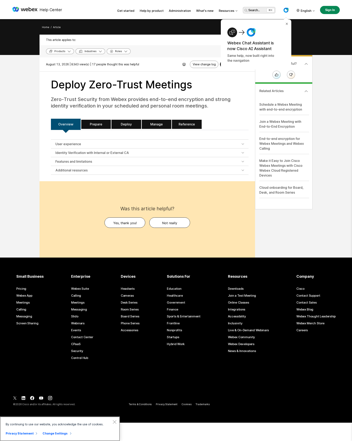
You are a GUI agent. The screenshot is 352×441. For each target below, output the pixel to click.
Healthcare (175, 295)
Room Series (130, 309)
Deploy (126, 124)
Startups (173, 337)
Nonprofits (174, 330)
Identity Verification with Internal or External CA (92, 153)
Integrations (236, 309)
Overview (65, 124)
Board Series (130, 316)
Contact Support (308, 295)
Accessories (129, 330)
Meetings (23, 302)
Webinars (78, 323)
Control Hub (79, 358)
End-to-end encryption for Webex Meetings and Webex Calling (281, 143)
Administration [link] (180, 11)
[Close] (114, 422)
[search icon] (246, 10)
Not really (169, 223)
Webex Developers (241, 344)
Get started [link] (125, 11)
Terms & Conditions (140, 404)
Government (176, 302)
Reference (187, 124)
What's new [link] (204, 11)
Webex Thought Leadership (316, 316)
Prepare (96, 124)
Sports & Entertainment (183, 316)
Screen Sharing (27, 323)
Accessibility (237, 316)
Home (45, 27)
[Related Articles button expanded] (306, 91)
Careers (302, 330)
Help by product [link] (152, 11)
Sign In (330, 10)
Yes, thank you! (125, 223)
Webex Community (241, 337)
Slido (74, 316)
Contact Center (82, 337)
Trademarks (203, 404)
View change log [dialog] (204, 64)
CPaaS (76, 344)
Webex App (24, 295)
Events (76, 330)
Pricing (21, 288)
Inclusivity (235, 323)
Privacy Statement (166, 404)
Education (174, 288)
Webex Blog (304, 309)
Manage (156, 124)
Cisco (300, 288)
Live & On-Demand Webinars (248, 330)
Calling (21, 309)
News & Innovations (242, 351)
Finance (172, 309)
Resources (226, 11)
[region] (60, 429)
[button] (286, 10)
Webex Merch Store (310, 323)
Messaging (24, 316)
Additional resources (71, 170)
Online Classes (238, 302)
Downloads (236, 288)
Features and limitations (73, 161)
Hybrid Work (176, 344)
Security (77, 351)
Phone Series (130, 323)
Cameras (127, 295)
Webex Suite (80, 288)
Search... (254, 10)
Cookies (186, 404)
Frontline (173, 323)
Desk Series (129, 302)
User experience (68, 144)
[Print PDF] (184, 64)
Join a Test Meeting (242, 295)
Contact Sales (306, 302)
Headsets (128, 288)
